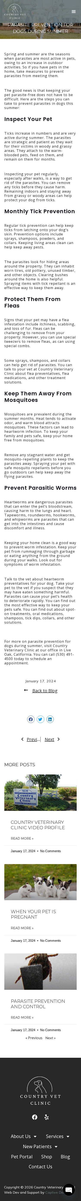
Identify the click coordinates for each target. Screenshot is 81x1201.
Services (55, 1136)
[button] (73, 11)
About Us (21, 1136)
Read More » (22, 838)
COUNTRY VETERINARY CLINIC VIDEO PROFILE (38, 824)
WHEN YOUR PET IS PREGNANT (33, 914)
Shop (46, 1157)
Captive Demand (58, 1192)
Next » (50, 1038)
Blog (65, 1157)
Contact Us (40, 1167)
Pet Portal (22, 1157)
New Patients (37, 1146)
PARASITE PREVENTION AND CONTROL (38, 1003)
